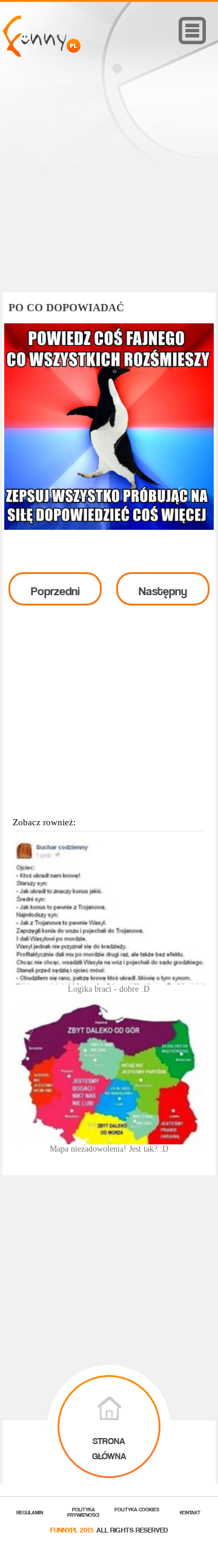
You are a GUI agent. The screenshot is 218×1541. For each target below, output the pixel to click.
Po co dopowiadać (66, 308)
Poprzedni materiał (55, 592)
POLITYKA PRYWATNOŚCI (83, 1511)
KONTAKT (190, 1511)
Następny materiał (163, 592)
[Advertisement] (109, 192)
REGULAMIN (29, 1511)
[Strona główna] (41, 53)
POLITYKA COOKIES (136, 1508)
